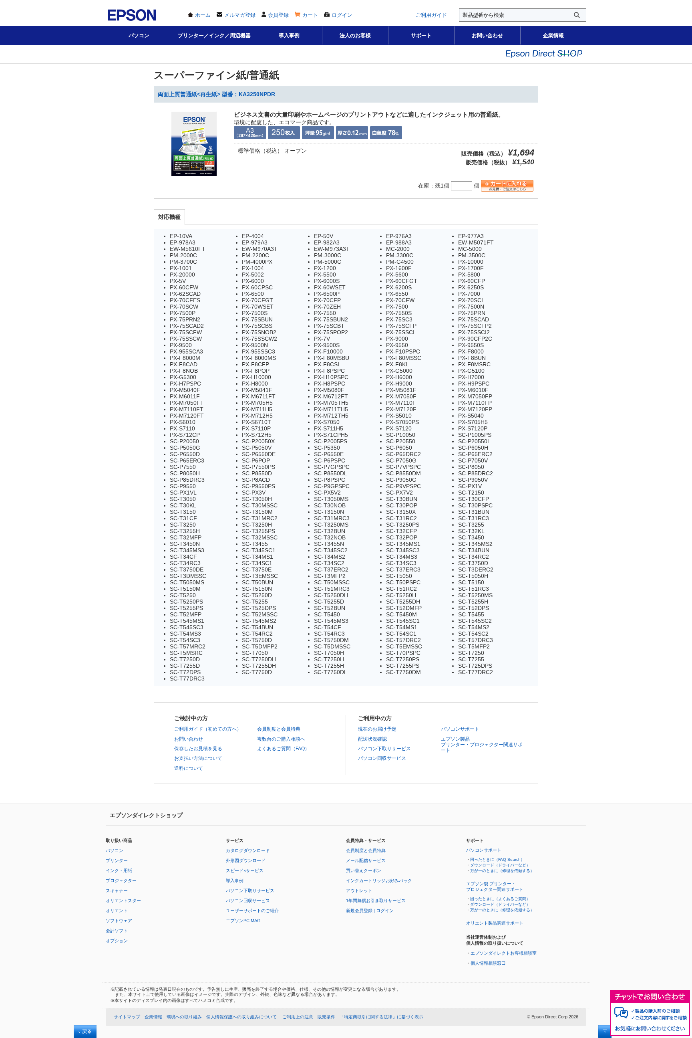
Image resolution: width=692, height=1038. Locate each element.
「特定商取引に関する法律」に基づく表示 (381, 1016)
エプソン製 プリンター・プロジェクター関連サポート (494, 886)
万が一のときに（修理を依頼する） (502, 870)
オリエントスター (123, 900)
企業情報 (553, 35)
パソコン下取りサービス (384, 748)
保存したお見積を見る (198, 748)
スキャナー (117, 890)
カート (310, 15)
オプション (117, 940)
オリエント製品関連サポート (494, 923)
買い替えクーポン (363, 870)
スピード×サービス (245, 870)
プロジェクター (121, 880)
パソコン (139, 35)
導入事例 (289, 35)
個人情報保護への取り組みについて (241, 1016)
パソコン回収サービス (382, 758)
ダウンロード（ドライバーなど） (500, 865)
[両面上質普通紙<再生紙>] (194, 179)
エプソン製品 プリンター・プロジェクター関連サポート (482, 744)
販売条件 (326, 1016)
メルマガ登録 (239, 15)
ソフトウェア (119, 920)
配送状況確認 (372, 739)
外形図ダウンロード (246, 860)
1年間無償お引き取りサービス (376, 900)
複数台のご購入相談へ (281, 739)
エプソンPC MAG (243, 920)
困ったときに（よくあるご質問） (500, 899)
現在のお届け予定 (377, 729)
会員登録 (278, 15)
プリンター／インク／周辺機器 (214, 35)
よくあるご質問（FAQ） (283, 748)
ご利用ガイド (431, 15)
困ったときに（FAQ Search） (497, 859)
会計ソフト (117, 930)
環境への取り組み (184, 1016)
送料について (188, 768)
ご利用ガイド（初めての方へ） (207, 729)
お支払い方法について (198, 758)
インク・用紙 (119, 870)
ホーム (203, 15)
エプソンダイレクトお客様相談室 (504, 953)
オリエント (117, 910)
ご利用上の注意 (297, 1016)
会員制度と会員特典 (278, 729)
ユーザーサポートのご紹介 (252, 910)
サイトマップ (127, 1016)
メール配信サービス (366, 860)
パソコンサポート (460, 729)
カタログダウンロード (248, 850)
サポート (421, 35)
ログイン (342, 15)
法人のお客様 (355, 35)
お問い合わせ (487, 35)
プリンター (117, 860)
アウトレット (359, 890)
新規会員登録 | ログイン (370, 910)
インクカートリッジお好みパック (379, 880)
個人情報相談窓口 (488, 963)
